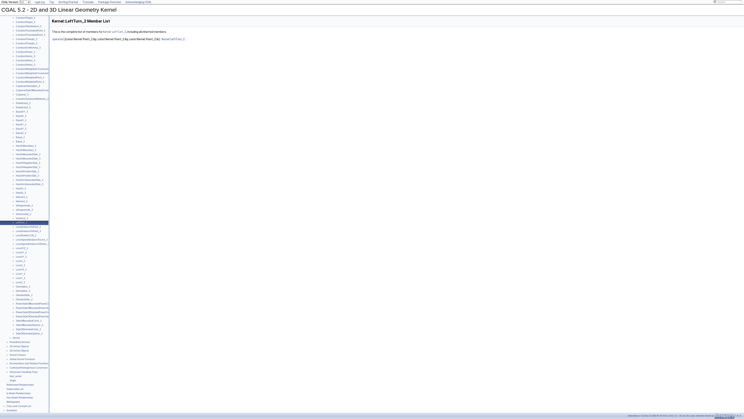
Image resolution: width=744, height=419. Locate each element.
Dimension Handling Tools (24, 372)
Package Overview (109, 2)
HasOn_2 (21, 188)
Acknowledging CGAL (139, 2)
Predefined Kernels (20, 342)
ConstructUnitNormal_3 (28, 47)
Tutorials (88, 2)
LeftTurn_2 (21, 222)
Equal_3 (20, 141)
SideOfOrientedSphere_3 (29, 333)
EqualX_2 (21, 116)
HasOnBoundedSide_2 (28, 154)
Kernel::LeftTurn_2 (114, 31)
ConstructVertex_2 (25, 60)
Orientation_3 (23, 291)
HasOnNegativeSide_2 (28, 163)
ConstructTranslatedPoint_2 (30, 30)
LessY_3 (20, 278)
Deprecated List (15, 389)
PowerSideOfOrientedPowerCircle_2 (35, 312)
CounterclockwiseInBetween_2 (32, 99)
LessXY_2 (21, 252)
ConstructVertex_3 (25, 64)
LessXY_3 (21, 256)
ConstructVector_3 (25, 56)
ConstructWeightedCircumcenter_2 (34, 69)
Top (51, 2)
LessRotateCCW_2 (26, 235)
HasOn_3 (21, 192)
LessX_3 (20, 265)
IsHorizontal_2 (23, 214)
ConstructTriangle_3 (26, 43)
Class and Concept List (19, 406)
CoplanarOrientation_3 (28, 86)
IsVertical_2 (22, 218)
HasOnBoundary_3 (26, 150)
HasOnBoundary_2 (26, 146)
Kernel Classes (18, 355)
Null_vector (16, 376)
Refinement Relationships (20, 385)
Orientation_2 (23, 286)
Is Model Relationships (19, 393)
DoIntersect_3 (23, 107)
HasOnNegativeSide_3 (28, 167)
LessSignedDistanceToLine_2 (32, 239)
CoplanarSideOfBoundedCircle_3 (34, 90)
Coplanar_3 (22, 94)
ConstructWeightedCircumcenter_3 (34, 73)
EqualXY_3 (22, 111)
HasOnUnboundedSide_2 (29, 180)
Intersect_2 (22, 197)
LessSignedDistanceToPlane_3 (32, 244)
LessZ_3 (20, 282)
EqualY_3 (21, 128)
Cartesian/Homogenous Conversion (29, 367)
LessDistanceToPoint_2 (28, 227)
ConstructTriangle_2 (26, 39)
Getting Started (68, 2)
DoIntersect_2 (23, 103)
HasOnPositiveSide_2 (27, 171)
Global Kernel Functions (22, 359)
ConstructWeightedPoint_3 (30, 82)
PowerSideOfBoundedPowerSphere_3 (36, 308)
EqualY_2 (21, 124)
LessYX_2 (21, 269)
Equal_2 (20, 137)
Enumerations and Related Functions (29, 363)
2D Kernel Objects (19, 346)
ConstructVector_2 (25, 52)
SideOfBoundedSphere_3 (29, 325)
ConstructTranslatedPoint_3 (30, 35)
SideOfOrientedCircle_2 (28, 329)
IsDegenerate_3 (24, 210)
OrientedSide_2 (24, 295)
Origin (13, 380)
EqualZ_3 (21, 133)
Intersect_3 (22, 201)
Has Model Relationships (20, 397)
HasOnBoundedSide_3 (28, 158)
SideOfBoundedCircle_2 (29, 320)
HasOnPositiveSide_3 (27, 175)
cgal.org (40, 2)
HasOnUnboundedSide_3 (29, 184)
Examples (12, 410)
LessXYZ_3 (22, 248)
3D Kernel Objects (19, 350)
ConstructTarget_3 (25, 22)
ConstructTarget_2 (25, 17)
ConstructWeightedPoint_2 (30, 77)
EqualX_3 (21, 120)
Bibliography (13, 402)
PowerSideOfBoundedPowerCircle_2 (35, 303)
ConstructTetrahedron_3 (28, 26)
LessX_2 (20, 261)
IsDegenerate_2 (24, 205)
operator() (58, 39)
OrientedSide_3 (24, 299)
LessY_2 (20, 274)
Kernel (16, 338)
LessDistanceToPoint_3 (28, 231)
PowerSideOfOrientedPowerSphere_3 (36, 316)
